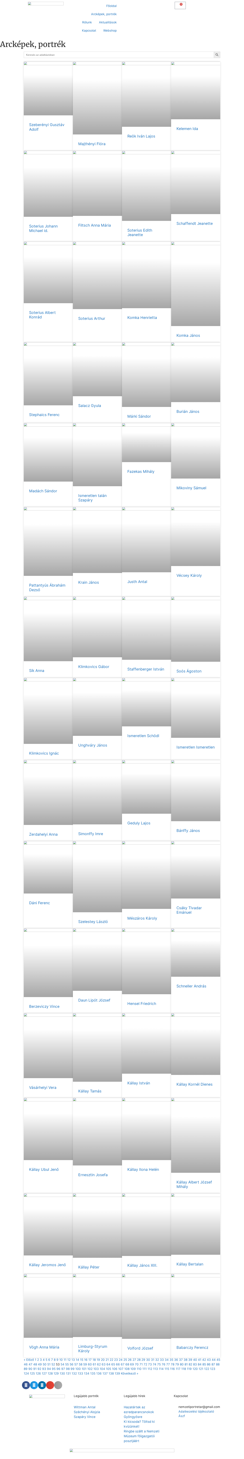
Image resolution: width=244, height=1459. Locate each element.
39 (190, 1360)
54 (62, 1364)
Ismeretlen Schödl (143, 736)
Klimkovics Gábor (93, 666)
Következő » (129, 1373)
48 (35, 1364)
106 (114, 1369)
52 (53, 1364)
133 (80, 1373)
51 (49, 1364)
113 (155, 1369)
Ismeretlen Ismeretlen (195, 747)
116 (172, 1369)
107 (120, 1369)
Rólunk (87, 22)
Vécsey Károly (189, 575)
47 (30, 1364)
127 (44, 1373)
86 (209, 1364)
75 (159, 1364)
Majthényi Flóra (92, 144)
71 (141, 1364)
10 (61, 1360)
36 (176, 1360)
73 (150, 1364)
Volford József (140, 1348)
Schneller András (191, 986)
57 (76, 1364)
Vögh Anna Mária (44, 1347)
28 (139, 1360)
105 (108, 1369)
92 (39, 1369)
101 (84, 1369)
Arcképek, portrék (104, 14)
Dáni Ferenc (39, 903)
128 (50, 1373)
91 (35, 1369)
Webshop (110, 30)
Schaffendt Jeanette (194, 223)
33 (162, 1360)
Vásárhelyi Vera (42, 1087)
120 (195, 1369)
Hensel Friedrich (141, 1003)
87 (213, 1364)
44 (214, 1360)
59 (85, 1364)
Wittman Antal (85, 1407)
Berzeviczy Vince (44, 1006)
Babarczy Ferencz (192, 1347)
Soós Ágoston (188, 671)
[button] (127, 5)
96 (58, 1369)
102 (90, 1369)
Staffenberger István (145, 669)
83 (195, 1364)
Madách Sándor (43, 491)
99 (72, 1369)
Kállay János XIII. (142, 1265)
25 (125, 1360)
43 (209, 1360)
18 (94, 1360)
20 (103, 1360)
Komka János (188, 335)
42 (204, 1360)
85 (204, 1364)
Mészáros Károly (142, 918)
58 (80, 1364)
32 (157, 1360)
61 (94, 1364)
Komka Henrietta (142, 317)
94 (49, 1369)
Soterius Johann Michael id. (43, 228)
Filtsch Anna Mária (94, 225)
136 (99, 1373)
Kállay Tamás (89, 1091)
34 (167, 1360)
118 (183, 1369)
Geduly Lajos (138, 823)
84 (199, 1364)
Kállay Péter (88, 1267)
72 (145, 1364)
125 (32, 1373)
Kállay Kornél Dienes (194, 1084)
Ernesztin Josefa (93, 1175)
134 (86, 1373)
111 (144, 1369)
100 (78, 1369)
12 (69, 1360)
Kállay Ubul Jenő (44, 1169)
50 (44, 1364)
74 (154, 1364)
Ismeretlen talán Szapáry (92, 497)
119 (189, 1369)
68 (127, 1364)
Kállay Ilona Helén (143, 1169)
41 (199, 1360)
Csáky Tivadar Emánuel (189, 910)
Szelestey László (93, 921)
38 (185, 1360)
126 (38, 1373)
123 (212, 1369)
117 (178, 1369)
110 (139, 1369)
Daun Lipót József (94, 1000)
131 (68, 1373)
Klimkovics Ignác (44, 753)
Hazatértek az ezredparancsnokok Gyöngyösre (139, 1412)
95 (54, 1369)
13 (73, 1360)
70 (137, 1364)
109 (133, 1369)
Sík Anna (36, 670)
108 (127, 1369)
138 (111, 1373)
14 (77, 1360)
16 (86, 1360)
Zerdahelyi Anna (43, 834)
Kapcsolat (89, 30)
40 (195, 1360)
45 (218, 1360)
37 (181, 1360)
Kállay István (138, 1083)
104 (102, 1369)
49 (40, 1364)
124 (26, 1373)
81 (186, 1364)
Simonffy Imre (90, 834)
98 (68, 1369)
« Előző (29, 1360)
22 (111, 1360)
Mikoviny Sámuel (191, 488)
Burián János (187, 411)
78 (172, 1364)
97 (63, 1369)
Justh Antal (137, 581)
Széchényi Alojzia (87, 1412)
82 (190, 1364)
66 (118, 1364)
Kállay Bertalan (189, 1264)
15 (81, 1360)
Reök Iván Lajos (141, 136)
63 (104, 1364)
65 (113, 1364)
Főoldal (111, 6)
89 (26, 1369)
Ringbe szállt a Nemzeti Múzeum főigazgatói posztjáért (141, 1436)
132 (74, 1373)
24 (121, 1360)
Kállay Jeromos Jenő (47, 1265)
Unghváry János (92, 745)
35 (171, 1360)
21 (107, 1360)
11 (65, 1360)
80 (182, 1364)
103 (96, 1369)
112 (150, 1369)
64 (108, 1364)
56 (71, 1364)
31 (152, 1360)
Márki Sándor (139, 416)
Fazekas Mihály (141, 471)
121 (201, 1369)
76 (163, 1364)
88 (218, 1364)
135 (92, 1373)
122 (206, 1369)
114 (161, 1369)
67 (123, 1364)
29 (143, 1360)
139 (117, 1373)
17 (90, 1360)
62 (99, 1364)
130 (62, 1373)
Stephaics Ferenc (44, 414)
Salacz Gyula (89, 405)
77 (168, 1364)
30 (148, 1360)
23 (116, 1360)
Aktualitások (108, 22)
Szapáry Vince (84, 1417)
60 (90, 1364)
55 (67, 1364)
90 (30, 1369)
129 (56, 1373)
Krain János (88, 582)
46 (26, 1364)
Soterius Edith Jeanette (139, 232)
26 (130, 1360)
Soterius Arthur (91, 318)
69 (132, 1364)
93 (44, 1369)
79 (177, 1364)
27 (134, 1360)
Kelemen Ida (187, 128)
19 (98, 1360)
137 (105, 1373)
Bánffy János (188, 830)
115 (167, 1369)
